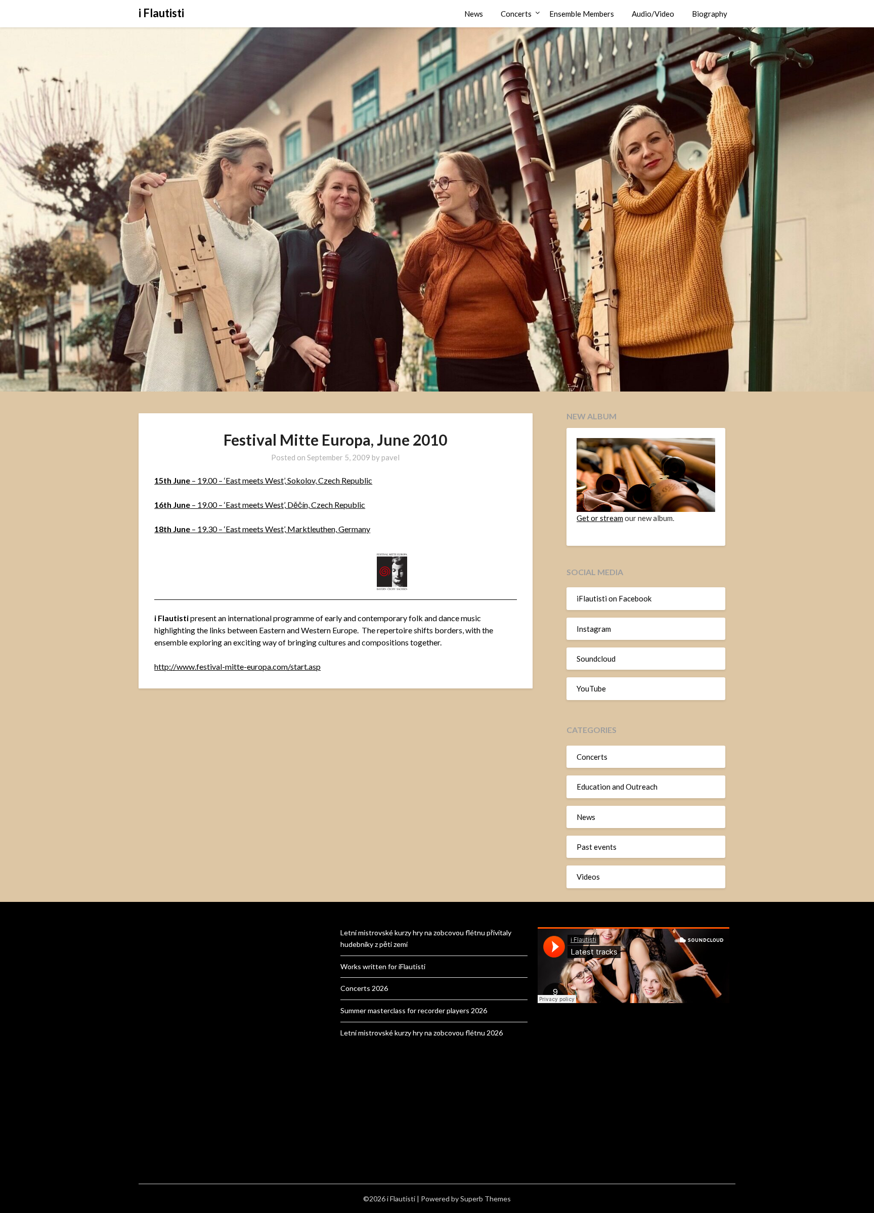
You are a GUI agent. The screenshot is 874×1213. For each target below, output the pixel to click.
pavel (390, 457)
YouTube (591, 688)
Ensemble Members (581, 13)
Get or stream (600, 518)
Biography (709, 13)
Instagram (594, 628)
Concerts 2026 (364, 988)
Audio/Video (653, 13)
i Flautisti (161, 13)
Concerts (516, 13)
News (473, 13)
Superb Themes (485, 1198)
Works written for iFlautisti (382, 966)
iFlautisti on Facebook (614, 598)
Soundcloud (596, 658)
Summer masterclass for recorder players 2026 (413, 1010)
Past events (597, 846)
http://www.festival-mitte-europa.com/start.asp (237, 666)
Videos (588, 876)
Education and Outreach (617, 786)
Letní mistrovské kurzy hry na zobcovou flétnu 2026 (421, 1032)
